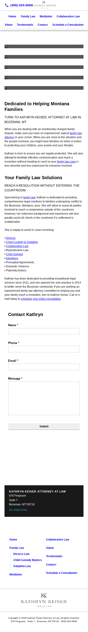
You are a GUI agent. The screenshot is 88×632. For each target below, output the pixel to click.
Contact (43, 24)
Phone (13, 342)
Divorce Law (21, 554)
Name (13, 325)
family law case (66, 161)
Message (15, 378)
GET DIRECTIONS (18, 510)
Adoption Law (22, 566)
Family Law (28, 16)
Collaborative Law (68, 16)
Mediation (46, 16)
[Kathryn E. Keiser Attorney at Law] (44, 4)
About (8, 24)
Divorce (11, 238)
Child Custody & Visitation (22, 242)
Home (12, 16)
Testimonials (25, 24)
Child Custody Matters (27, 560)
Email (13, 360)
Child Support (14, 254)
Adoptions (12, 258)
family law (29, 197)
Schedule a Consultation (67, 24)
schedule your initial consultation (41, 298)
